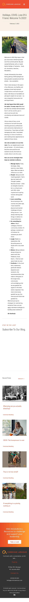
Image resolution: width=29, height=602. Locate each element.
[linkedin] (14, 595)
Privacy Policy (21, 590)
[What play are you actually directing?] (14, 394)
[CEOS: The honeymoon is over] (14, 428)
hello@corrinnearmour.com (14, 580)
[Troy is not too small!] (14, 459)
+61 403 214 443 (14, 578)
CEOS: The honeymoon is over (13, 440)
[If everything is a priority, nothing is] (14, 491)
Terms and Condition (14, 593)
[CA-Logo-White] (11, 4)
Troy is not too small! (10, 472)
